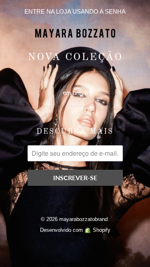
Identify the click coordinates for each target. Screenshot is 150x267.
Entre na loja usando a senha (75, 11)
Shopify (101, 230)
